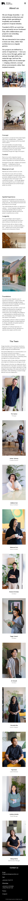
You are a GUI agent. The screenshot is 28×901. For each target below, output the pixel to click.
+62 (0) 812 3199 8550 (8, 886)
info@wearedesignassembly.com (10, 874)
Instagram (4, 894)
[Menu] (25, 3)
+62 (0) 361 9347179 (7, 880)
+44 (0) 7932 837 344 (7, 888)
